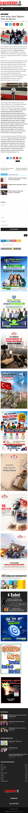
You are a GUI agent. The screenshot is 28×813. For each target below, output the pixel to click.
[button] (26, 9)
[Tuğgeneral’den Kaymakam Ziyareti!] (4, 186)
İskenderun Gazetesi (9, 21)
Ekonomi (3, 777)
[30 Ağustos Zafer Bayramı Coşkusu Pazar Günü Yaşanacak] (4, 179)
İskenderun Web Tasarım (18, 811)
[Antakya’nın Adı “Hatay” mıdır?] (4, 743)
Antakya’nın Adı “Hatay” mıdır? (15, 741)
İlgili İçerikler (4, 174)
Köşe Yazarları (4, 773)
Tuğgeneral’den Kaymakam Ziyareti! (17, 184)
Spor (2, 771)
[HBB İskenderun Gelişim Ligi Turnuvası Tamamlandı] (4, 192)
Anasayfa (2, 12)
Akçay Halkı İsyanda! (13, 747)
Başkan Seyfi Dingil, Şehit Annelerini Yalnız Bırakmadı (21, 169)
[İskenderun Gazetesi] (14, 3)
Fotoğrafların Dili (4, 781)
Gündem (2, 769)
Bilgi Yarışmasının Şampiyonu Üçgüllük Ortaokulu (7, 169)
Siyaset (2, 775)
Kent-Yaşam (6, 14)
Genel (7, 12)
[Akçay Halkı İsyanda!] (4, 749)
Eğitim (2, 779)
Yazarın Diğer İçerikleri (13, 174)
